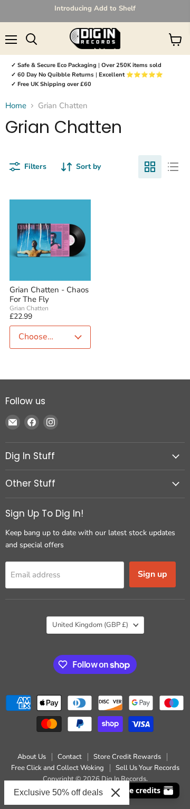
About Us (31, 757)
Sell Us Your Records (147, 768)
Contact (70, 757)
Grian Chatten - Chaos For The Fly (49, 294)
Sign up (152, 574)
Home (15, 105)
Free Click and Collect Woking (57, 768)
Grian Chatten (29, 308)
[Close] (115, 792)
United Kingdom (90, 625)
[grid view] (150, 166)
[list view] (173, 166)
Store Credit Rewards (127, 757)
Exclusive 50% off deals (58, 792)
